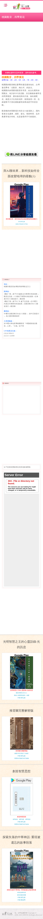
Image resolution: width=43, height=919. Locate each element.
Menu (5, 5)
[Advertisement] (21, 46)
